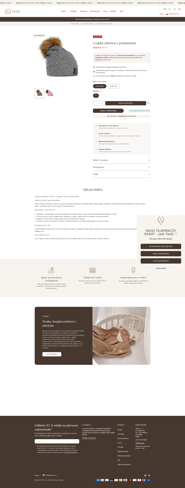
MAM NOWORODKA (161, 254)
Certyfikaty (121, 434)
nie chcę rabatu (161, 268)
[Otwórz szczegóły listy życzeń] (165, 9)
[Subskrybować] (77, 441)
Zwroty (120, 443)
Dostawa (120, 447)
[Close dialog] (182, 218)
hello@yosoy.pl (139, 443)
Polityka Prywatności (70, 452)
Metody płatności (123, 438)
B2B (119, 460)
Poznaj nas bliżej (89, 438)
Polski (161, 14)
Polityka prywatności (124, 456)
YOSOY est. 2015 (45, 480)
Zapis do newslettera (124, 464)
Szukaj (119, 430)
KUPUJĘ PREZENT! (161, 261)
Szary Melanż (99, 86)
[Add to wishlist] (148, 103)
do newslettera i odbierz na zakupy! (30, 3)
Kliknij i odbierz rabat (108, 111)
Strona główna (75, 24)
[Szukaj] (170, 9)
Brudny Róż (113, 86)
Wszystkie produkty (87, 24)
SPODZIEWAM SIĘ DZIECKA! (161, 246)
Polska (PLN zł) (174, 14)
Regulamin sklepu (123, 451)
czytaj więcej (51, 354)
